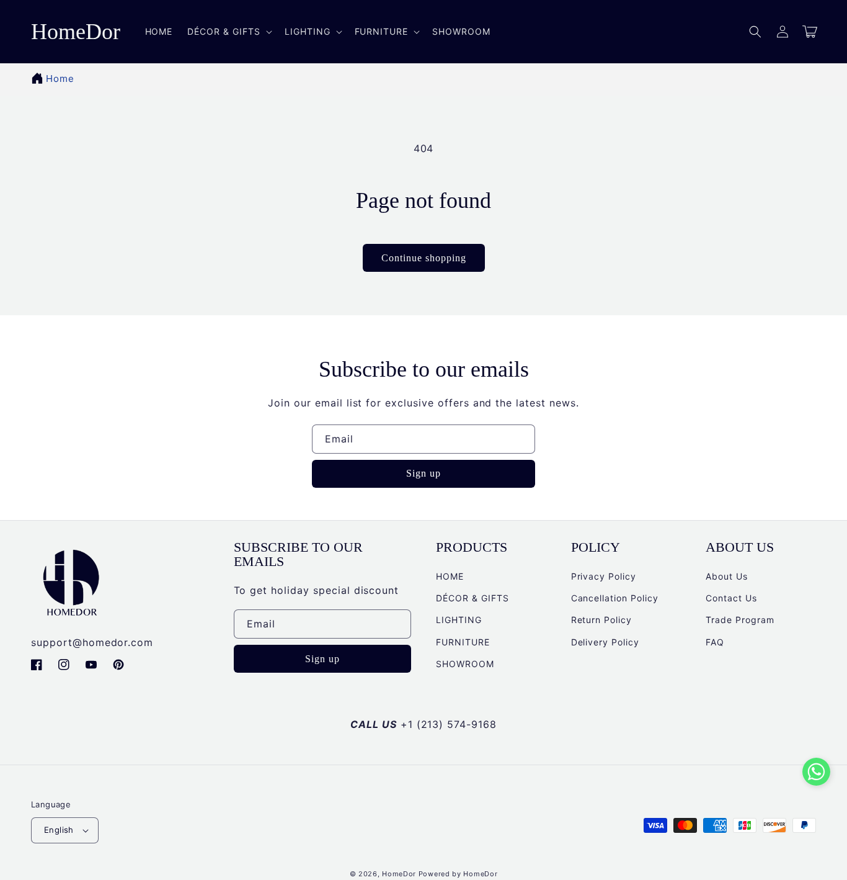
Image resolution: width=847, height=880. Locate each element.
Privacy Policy (603, 576)
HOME (450, 576)
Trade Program (740, 619)
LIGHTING (459, 619)
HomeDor (399, 873)
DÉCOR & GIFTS (472, 598)
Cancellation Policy (615, 598)
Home (60, 78)
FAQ (715, 642)
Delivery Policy (605, 642)
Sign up (423, 473)
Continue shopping (423, 258)
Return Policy (601, 619)
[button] (755, 31)
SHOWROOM (465, 663)
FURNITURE (463, 642)
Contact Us (731, 598)
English (59, 830)
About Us (727, 576)
